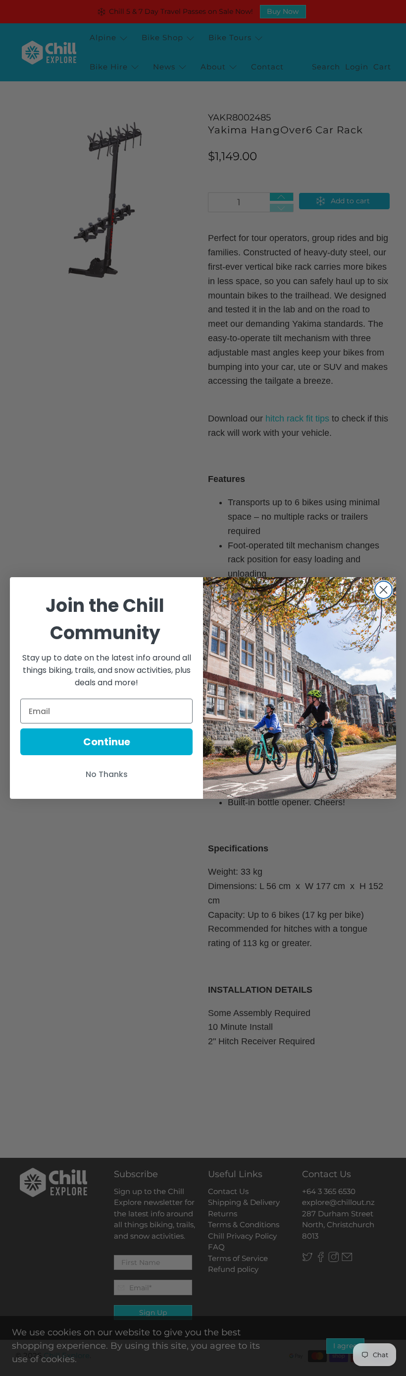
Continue (106, 742)
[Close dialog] (383, 589)
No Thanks (107, 774)
